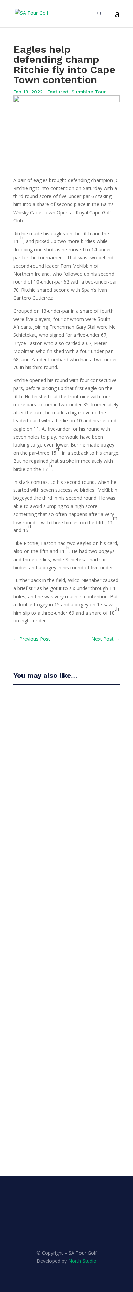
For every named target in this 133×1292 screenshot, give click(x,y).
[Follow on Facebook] (59, 1230)
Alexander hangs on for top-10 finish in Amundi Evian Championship (66, 1047)
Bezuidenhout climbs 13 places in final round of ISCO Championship (63, 842)
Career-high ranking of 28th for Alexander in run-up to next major (63, 734)
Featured (57, 91)
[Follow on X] (73, 1230)
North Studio (82, 1261)
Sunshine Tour (88, 91)
